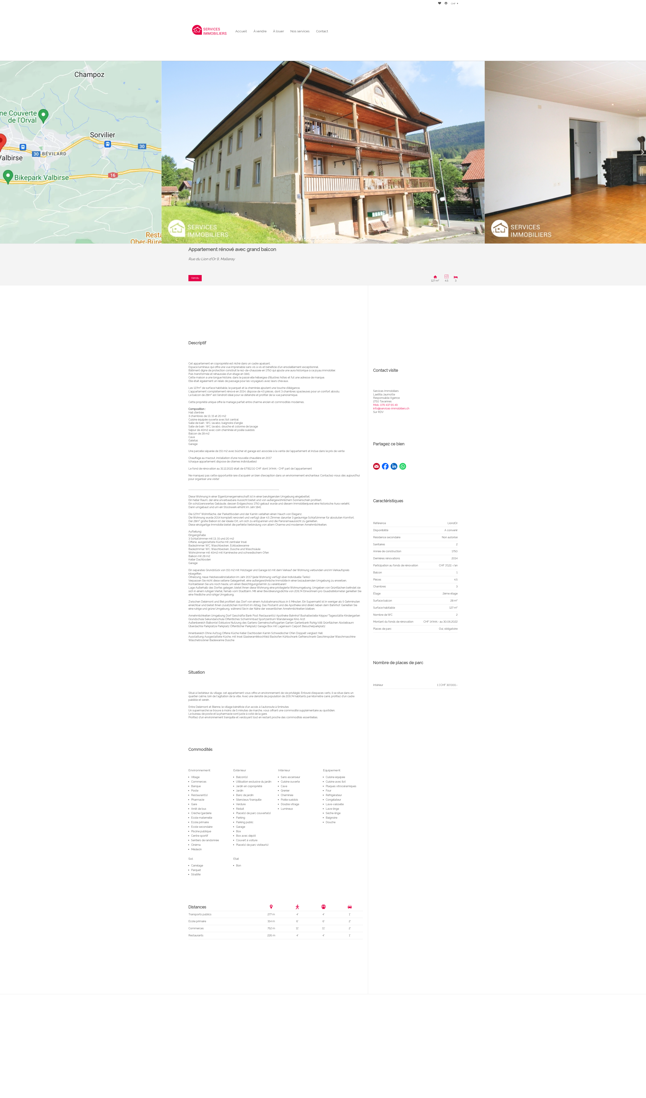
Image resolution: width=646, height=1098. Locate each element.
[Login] (445, 4)
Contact (322, 31)
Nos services (300, 31)
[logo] (209, 30)
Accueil (241, 31)
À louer (278, 31)
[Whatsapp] (402, 467)
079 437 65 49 (385, 405)
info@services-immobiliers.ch (391, 408)
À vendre (260, 31)
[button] (3, 152)
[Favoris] (439, 4)
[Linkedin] (394, 467)
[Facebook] (385, 467)
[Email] (376, 467)
